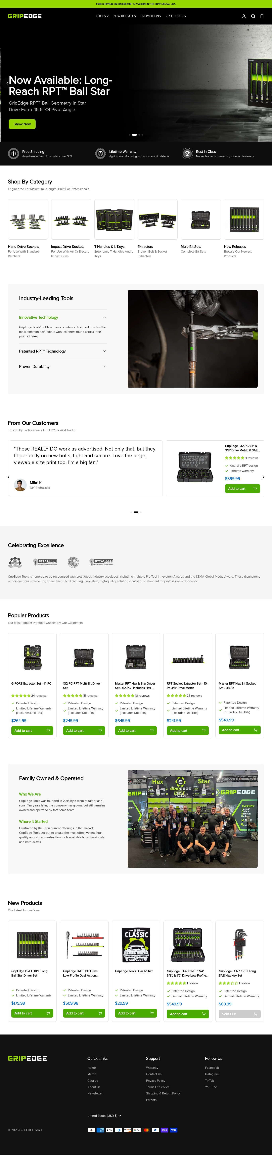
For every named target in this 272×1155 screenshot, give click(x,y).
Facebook (212, 1067)
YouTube (211, 1087)
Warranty (152, 1067)
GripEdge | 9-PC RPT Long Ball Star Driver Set (29, 973)
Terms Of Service (158, 1087)
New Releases (124, 16)
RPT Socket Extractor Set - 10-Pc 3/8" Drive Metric (187, 685)
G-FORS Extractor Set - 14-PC (31, 683)
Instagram (212, 1074)
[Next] (264, 83)
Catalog (92, 1080)
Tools (101, 16)
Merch (91, 1074)
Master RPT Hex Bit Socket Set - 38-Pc (237, 685)
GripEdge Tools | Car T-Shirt (134, 971)
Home (91, 1067)
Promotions (151, 16)
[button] (234, 458)
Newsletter (95, 1093)
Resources (174, 16)
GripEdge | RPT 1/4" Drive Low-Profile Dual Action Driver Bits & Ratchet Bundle (83, 975)
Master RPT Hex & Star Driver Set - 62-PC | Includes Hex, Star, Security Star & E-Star (135, 688)
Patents (151, 1100)
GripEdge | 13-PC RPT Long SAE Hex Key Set (237, 973)
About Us (93, 1087)
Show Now (21, 123)
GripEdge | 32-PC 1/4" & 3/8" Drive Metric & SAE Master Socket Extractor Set (240, 452)
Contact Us (153, 1074)
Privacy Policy (155, 1080)
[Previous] (7, 83)
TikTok (209, 1080)
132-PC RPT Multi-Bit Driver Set (82, 685)
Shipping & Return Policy (163, 1093)
